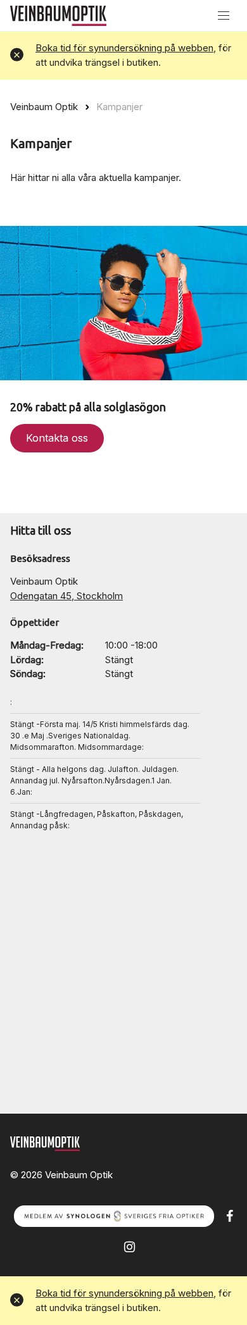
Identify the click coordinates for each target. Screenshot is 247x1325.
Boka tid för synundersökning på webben (124, 48)
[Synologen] (114, 1215)
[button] (16, 55)
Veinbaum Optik (44, 107)
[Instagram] (129, 1246)
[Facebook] (229, 1215)
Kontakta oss (57, 438)
